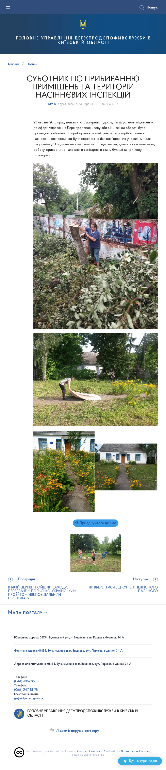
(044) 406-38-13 (26, 681)
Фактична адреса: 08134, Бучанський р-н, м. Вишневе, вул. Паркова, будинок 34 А (68, 650)
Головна (13, 64)
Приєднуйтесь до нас (97, 523)
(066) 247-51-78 (26, 690)
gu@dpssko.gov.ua (28, 698)
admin (52, 104)
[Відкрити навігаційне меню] (8, 6)
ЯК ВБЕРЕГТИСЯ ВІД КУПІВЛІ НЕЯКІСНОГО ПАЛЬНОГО (123, 585)
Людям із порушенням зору (77, 731)
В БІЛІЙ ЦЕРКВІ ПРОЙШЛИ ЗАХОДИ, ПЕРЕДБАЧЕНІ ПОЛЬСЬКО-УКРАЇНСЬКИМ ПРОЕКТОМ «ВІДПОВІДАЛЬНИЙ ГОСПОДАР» (42, 589)
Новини (32, 64)
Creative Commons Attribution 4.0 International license (113, 751)
